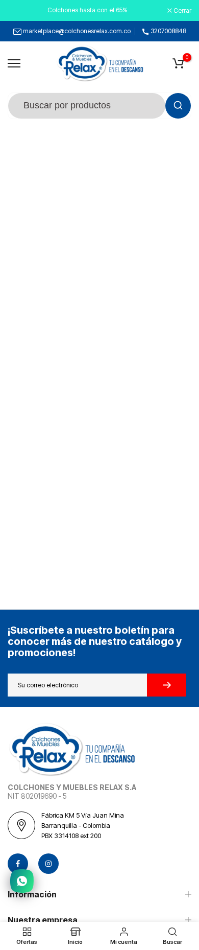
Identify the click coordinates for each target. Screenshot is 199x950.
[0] (178, 63)
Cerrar (181, 11)
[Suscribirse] (166, 685)
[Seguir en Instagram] (48, 863)
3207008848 (168, 31)
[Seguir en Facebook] (18, 863)
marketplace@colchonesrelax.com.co (77, 31)
